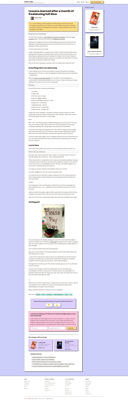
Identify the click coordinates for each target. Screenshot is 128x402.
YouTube (87, 392)
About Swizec (88, 381)
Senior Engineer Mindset (50, 383)
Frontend (67, 388)
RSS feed (26, 388)
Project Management (58, 294)
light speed (53, 242)
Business (38, 294)
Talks (25, 386)
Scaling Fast (47, 381)
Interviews (26, 385)
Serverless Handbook (49, 385)
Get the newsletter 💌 (97, 2)
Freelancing (49, 294)
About (87, 2)
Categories (26, 383)
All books (47, 386)
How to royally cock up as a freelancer (43, 359)
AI (65, 386)
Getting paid (34, 202)
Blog (78, 2)
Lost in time (34, 145)
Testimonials (88, 383)
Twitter (86, 386)
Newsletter (87, 385)
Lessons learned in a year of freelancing (43, 357)
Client (43, 294)
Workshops (47, 390)
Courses (46, 388)
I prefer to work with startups (42, 78)
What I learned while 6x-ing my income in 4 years (46, 361)
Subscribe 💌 (71, 328)
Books (82, 2)
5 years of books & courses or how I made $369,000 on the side (50, 366)
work (71, 294)
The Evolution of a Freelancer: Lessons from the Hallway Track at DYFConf (53, 364)
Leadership (67, 385)
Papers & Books (68, 393)
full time (62, 39)
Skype (39, 98)
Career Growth (68, 392)
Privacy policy (88, 393)
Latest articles (27, 381)
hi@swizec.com (49, 398)
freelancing (56, 39)
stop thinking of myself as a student (54, 37)
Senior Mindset (68, 383)
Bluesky (87, 388)
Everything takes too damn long (43, 68)
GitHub (86, 390)
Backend (67, 390)
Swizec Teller (34, 2)
